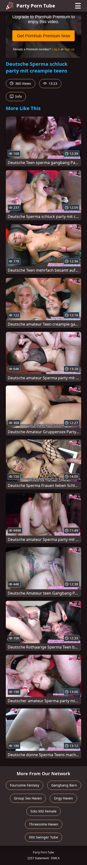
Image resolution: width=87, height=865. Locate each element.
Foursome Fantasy (24, 785)
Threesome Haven (43, 824)
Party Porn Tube (35, 5)
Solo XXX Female (43, 811)
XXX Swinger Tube (43, 837)
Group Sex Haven (28, 798)
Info (18, 96)
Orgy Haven (63, 798)
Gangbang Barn (64, 785)
